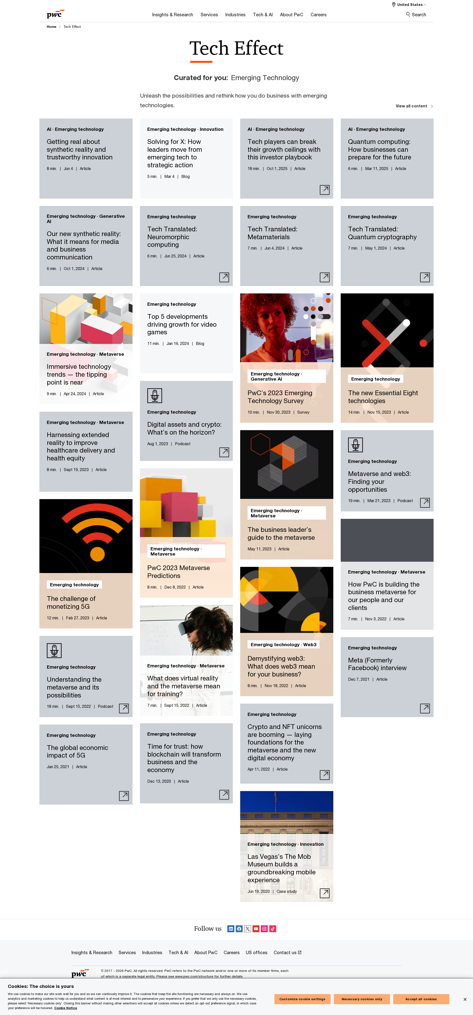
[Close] (465, 999)
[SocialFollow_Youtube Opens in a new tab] (256, 929)
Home (51, 27)
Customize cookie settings (302, 999)
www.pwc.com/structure (194, 976)
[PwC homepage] (56, 12)
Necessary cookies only (362, 999)
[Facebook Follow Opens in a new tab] (239, 929)
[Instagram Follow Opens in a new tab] (264, 929)
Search (419, 14)
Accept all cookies (421, 999)
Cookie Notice (65, 1008)
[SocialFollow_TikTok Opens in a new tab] (272, 929)
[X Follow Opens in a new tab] (247, 929)
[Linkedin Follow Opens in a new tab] (230, 929)
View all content (411, 105)
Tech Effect (72, 27)
